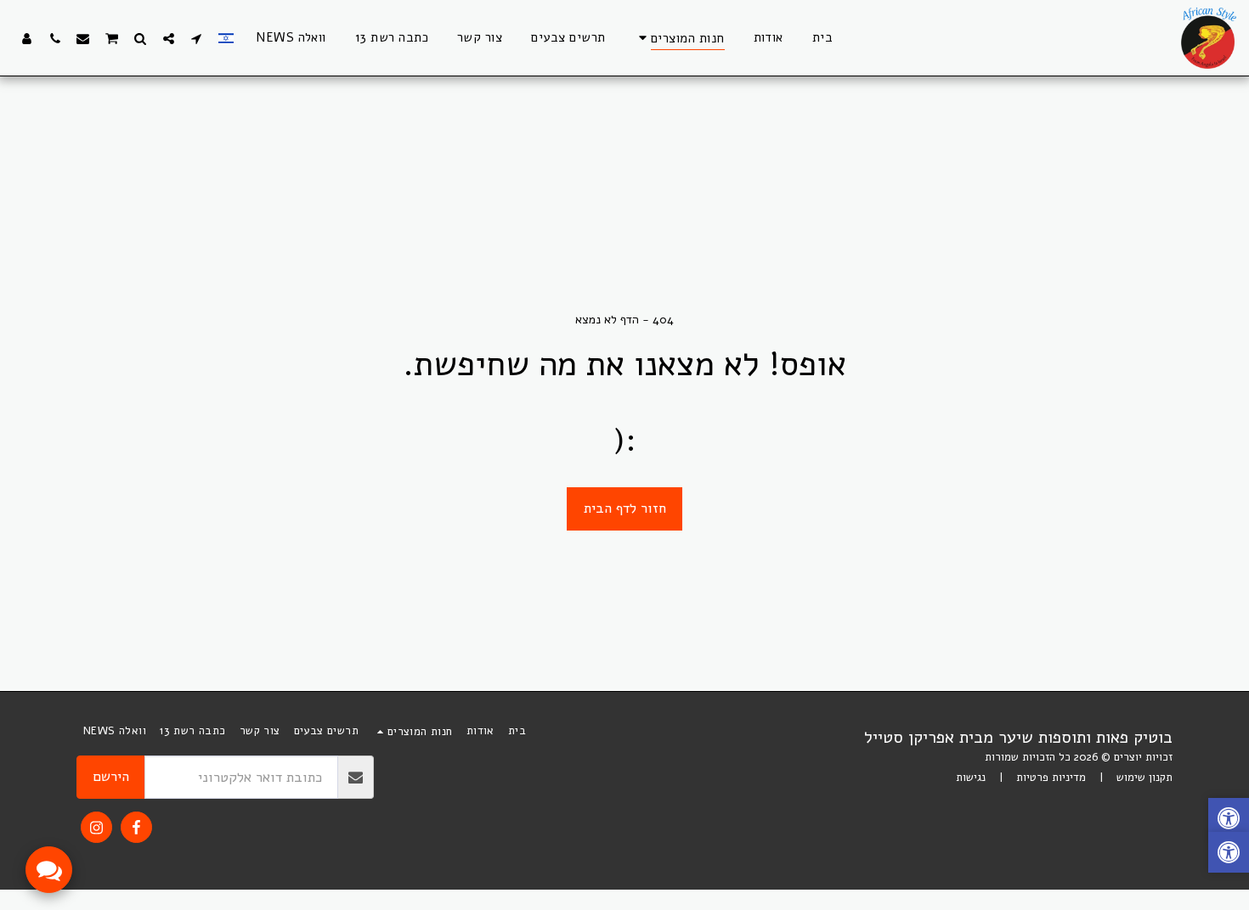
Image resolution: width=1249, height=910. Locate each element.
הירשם (111, 776)
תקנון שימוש (1144, 777)
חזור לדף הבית (625, 508)
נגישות (971, 777)
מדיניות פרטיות (1051, 777)
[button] (197, 38)
